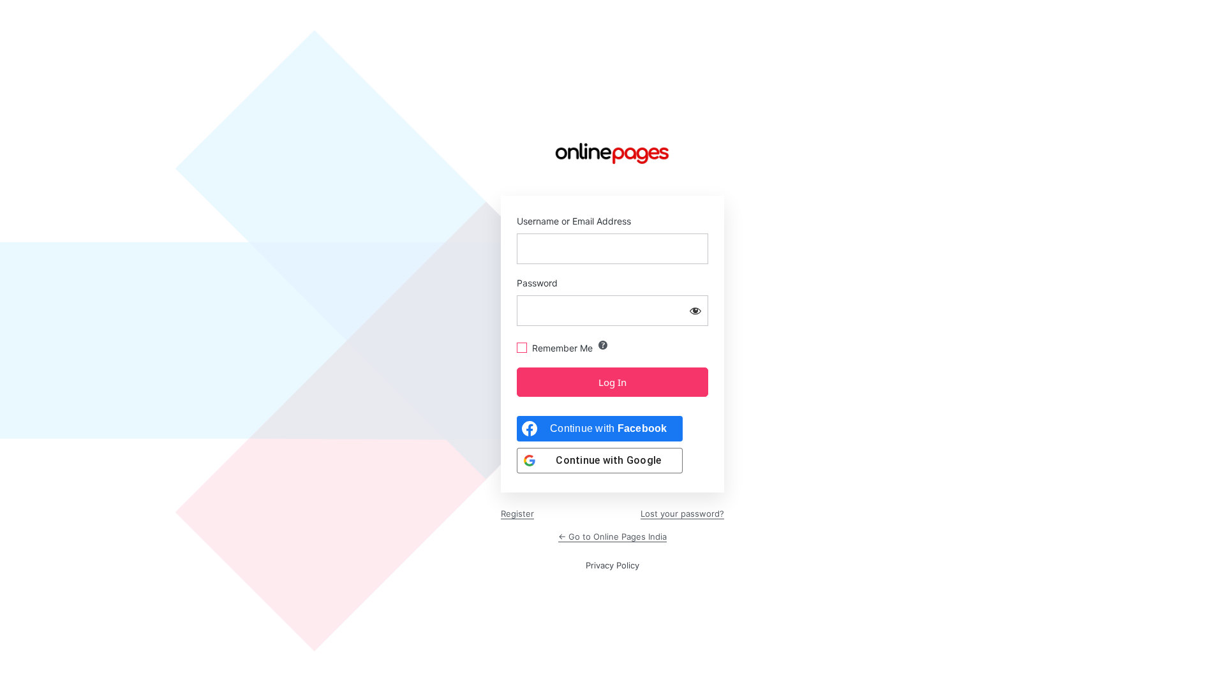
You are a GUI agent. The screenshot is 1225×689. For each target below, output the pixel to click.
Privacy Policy (612, 565)
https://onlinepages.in (612, 154)
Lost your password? (682, 513)
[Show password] (695, 310)
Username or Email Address (574, 221)
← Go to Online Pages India (612, 536)
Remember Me (562, 348)
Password (537, 283)
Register (517, 513)
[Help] (603, 345)
